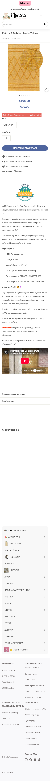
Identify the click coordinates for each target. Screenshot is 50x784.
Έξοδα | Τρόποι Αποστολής (35, 709)
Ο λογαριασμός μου (32, 744)
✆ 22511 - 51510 (8, 670)
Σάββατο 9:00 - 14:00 (33, 697)
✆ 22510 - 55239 (8, 676)
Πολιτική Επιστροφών (33, 726)
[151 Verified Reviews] (25, 202)
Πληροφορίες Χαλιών (32, 732)
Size (4, 118)
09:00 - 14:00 (30, 680)
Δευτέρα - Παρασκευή (10, 712)
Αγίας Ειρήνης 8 (7, 682)
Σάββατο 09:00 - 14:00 (10, 724)
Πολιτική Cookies (31, 738)
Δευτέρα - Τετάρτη (31, 674)
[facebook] (26, 759)
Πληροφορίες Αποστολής (13, 394)
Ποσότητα (6, 132)
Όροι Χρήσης (30, 720)
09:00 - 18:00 (7, 718)
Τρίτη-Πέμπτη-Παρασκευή (34, 685)
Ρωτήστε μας (8, 401)
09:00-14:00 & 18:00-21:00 (35, 691)
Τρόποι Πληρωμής (31, 715)
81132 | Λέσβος (8, 688)
